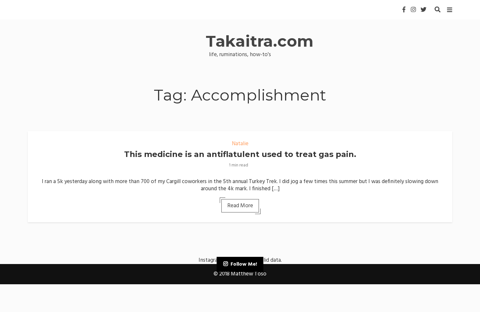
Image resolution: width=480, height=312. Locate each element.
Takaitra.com (259, 41)
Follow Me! (244, 264)
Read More (240, 205)
